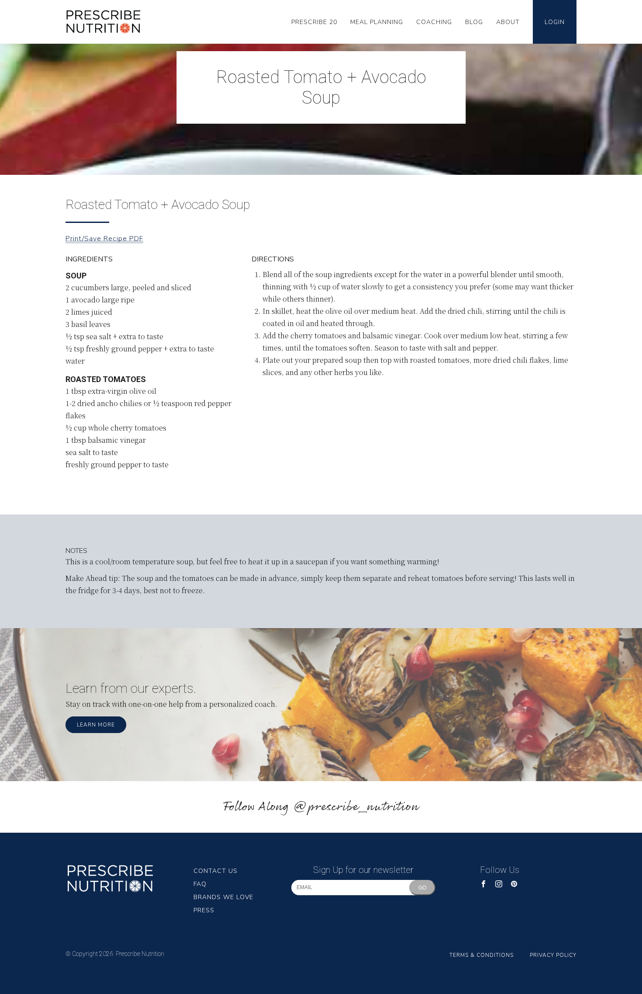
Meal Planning (376, 22)
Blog (474, 22)
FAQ (200, 884)
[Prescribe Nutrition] (108, 22)
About (508, 22)
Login (555, 22)
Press (203, 910)
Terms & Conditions (481, 955)
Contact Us (215, 871)
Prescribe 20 (314, 22)
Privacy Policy (553, 955)
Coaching (434, 22)
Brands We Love (223, 897)
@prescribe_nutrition (356, 807)
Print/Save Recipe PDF (104, 238)
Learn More (96, 724)
